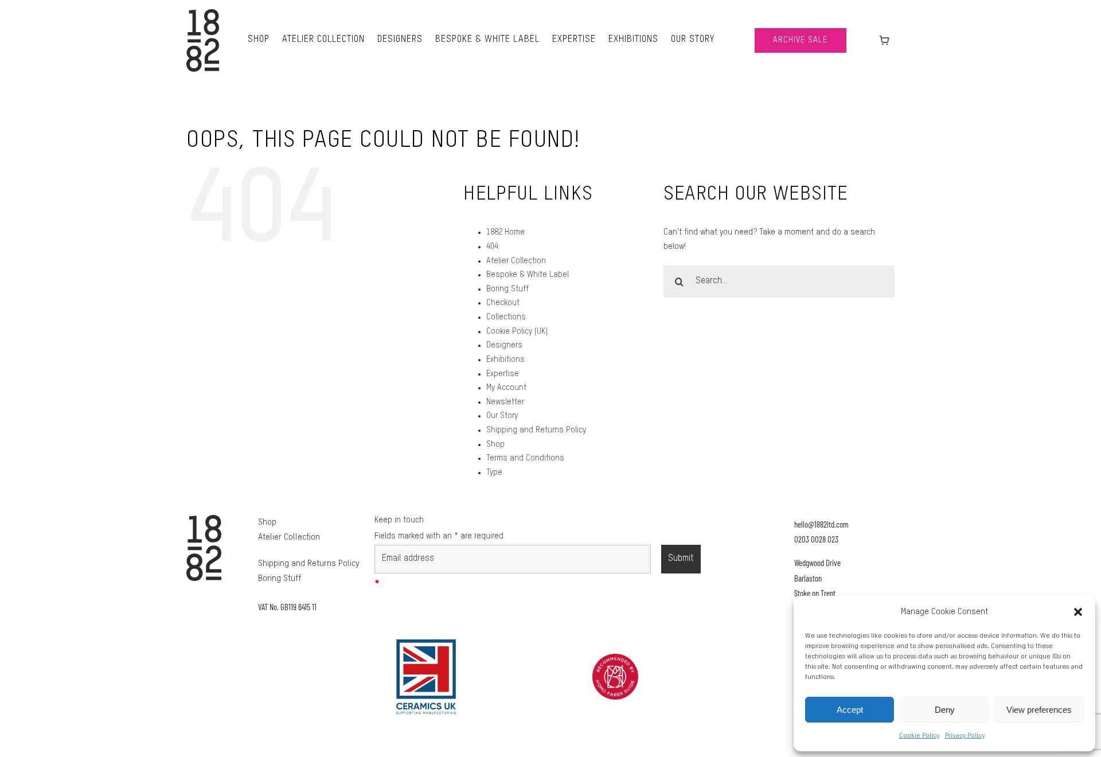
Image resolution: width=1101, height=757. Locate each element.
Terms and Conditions (525, 458)
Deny (945, 710)
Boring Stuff (507, 289)
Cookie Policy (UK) (517, 331)
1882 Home (505, 232)
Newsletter (505, 402)
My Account (506, 388)
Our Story (502, 416)
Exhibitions (505, 360)
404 (492, 247)
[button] (1078, 612)
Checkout (503, 303)
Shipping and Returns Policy (536, 430)
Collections (506, 317)
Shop (495, 444)
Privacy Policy (965, 735)
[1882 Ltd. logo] (202, 13)
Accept (850, 710)
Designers (504, 345)
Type (494, 473)
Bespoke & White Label (527, 275)
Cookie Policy (919, 735)
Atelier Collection (516, 261)
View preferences (1039, 710)
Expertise (502, 374)
